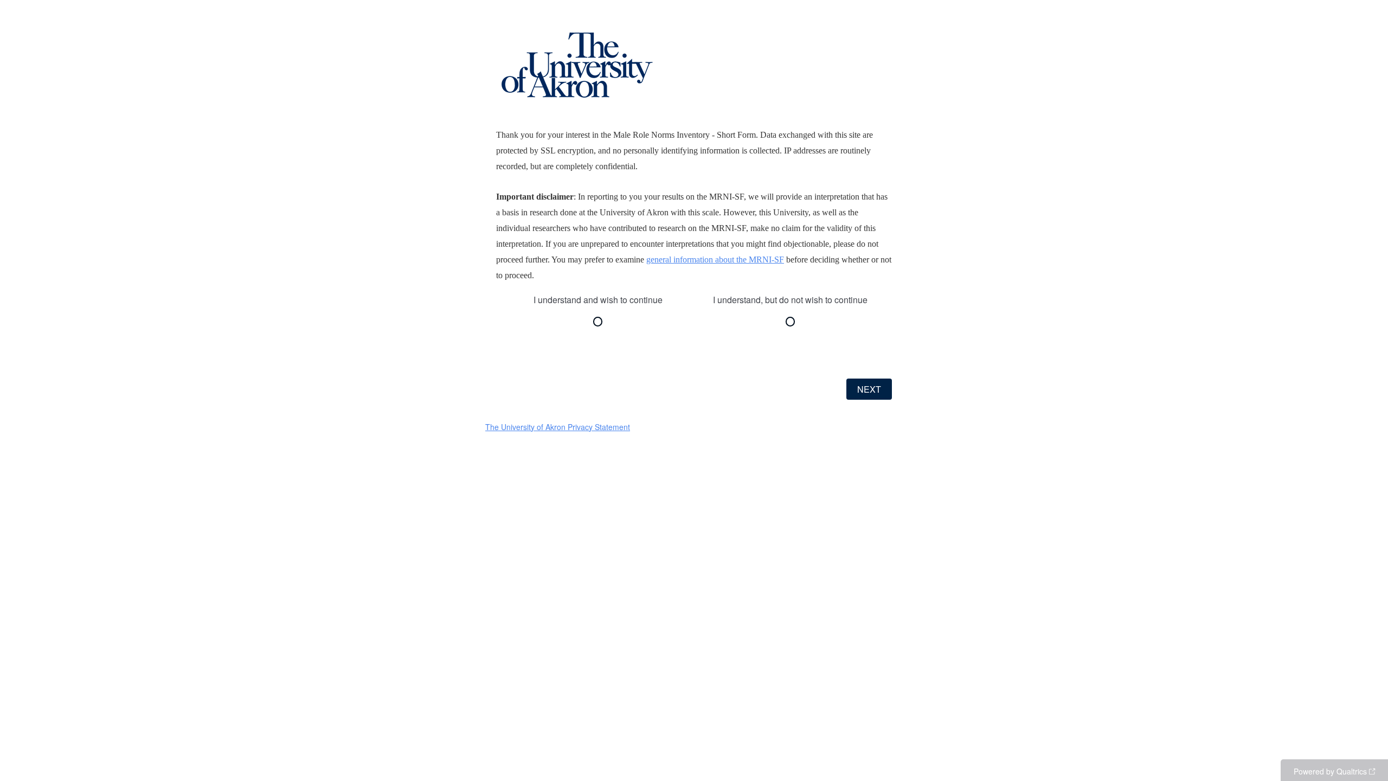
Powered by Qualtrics (1330, 771)
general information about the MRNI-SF (715, 259)
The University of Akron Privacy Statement (557, 426)
